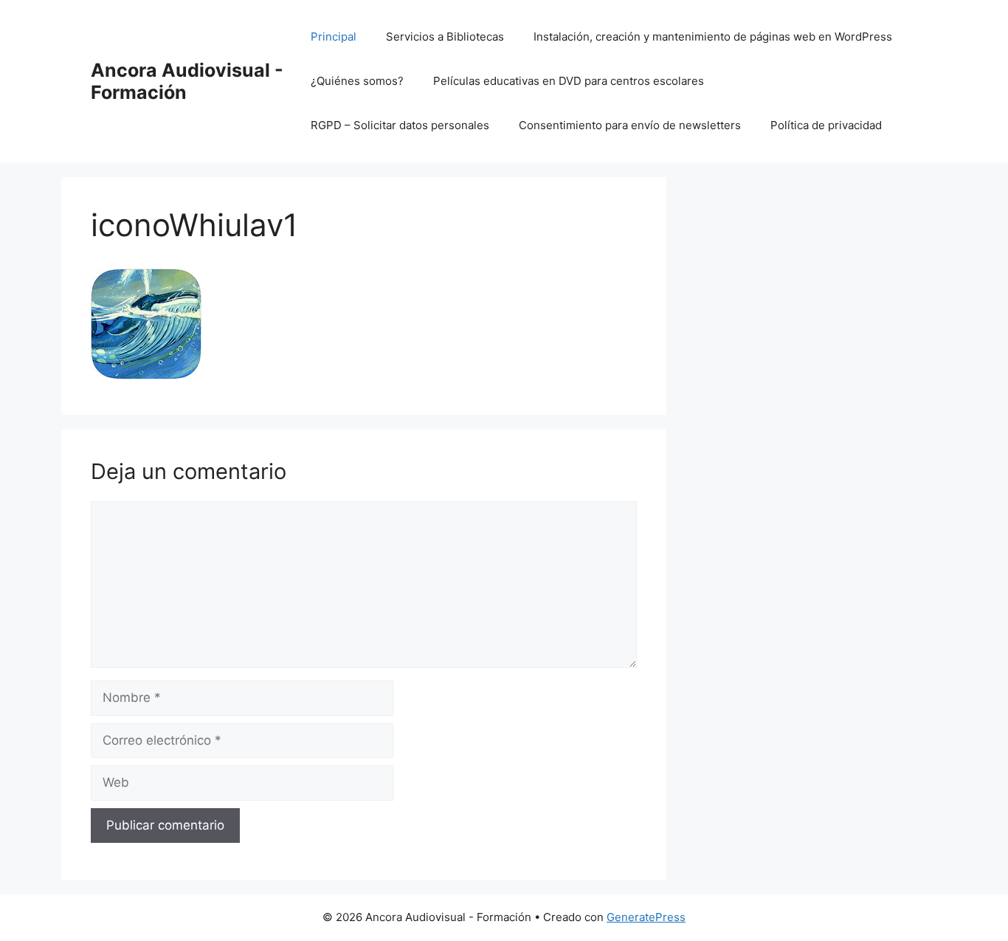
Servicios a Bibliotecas (445, 37)
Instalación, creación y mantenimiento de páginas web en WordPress (713, 37)
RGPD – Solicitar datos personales (400, 125)
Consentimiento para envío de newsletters (630, 125)
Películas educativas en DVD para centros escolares (568, 81)
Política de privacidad (826, 125)
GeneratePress (646, 917)
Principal (333, 37)
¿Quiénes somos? (357, 81)
